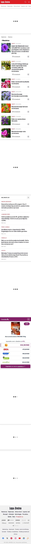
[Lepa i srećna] (5, 2)
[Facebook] (3, 538)
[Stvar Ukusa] (15, 526)
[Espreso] (18, 520)
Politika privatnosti (24, 531)
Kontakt (4, 531)
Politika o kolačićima (12, 531)
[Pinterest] (11, 538)
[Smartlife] (11, 523)
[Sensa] (18, 523)
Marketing (5, 529)
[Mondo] (11, 520)
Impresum (11, 529)
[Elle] (24, 520)
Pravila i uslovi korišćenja (22, 529)
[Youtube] (19, 538)
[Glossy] (4, 523)
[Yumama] (25, 523)
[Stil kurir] (28, 520)
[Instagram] (15, 538)
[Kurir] (4, 520)
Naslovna (3, 37)
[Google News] (23, 538)
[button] (16, 56)
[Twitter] (7, 538)
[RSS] (28, 538)
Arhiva (15, 534)
